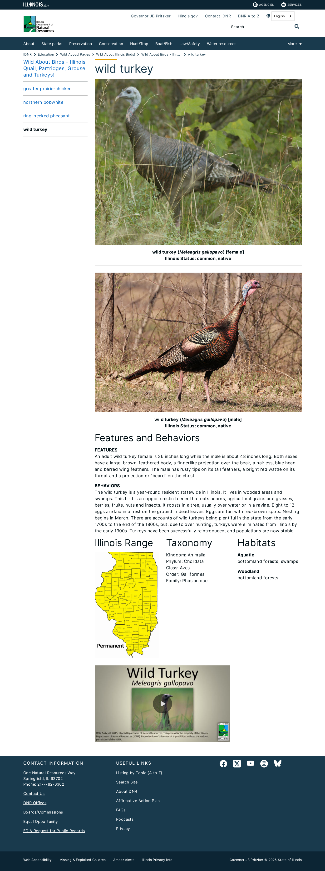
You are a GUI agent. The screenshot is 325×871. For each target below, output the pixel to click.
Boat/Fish (163, 43)
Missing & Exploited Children (82, 860)
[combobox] (283, 16)
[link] (223, 764)
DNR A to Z (248, 16)
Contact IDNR (218, 16)
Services (294, 4)
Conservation (111, 43)
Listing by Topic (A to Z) (139, 772)
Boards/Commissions (43, 812)
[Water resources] (239, 42)
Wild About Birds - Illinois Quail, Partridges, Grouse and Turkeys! (54, 68)
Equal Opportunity (40, 821)
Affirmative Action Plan (138, 800)
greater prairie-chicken (47, 88)
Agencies (266, 4)
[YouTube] (250, 764)
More (292, 43)
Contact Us (34, 793)
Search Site (127, 782)
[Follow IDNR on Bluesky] (277, 764)
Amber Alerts (123, 860)
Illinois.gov (188, 16)
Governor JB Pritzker (151, 16)
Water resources (221, 43)
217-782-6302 (50, 784)
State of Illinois (290, 860)
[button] (162, 703)
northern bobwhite (43, 102)
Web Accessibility (37, 860)
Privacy (123, 828)
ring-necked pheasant (46, 115)
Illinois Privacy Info (157, 860)
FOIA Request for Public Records (54, 830)
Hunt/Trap (139, 43)
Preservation (80, 43)
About (28, 43)
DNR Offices (34, 802)
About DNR (126, 791)
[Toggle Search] (297, 26)
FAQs (121, 810)
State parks (51, 43)
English (279, 16)
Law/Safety (189, 43)
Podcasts (124, 819)
